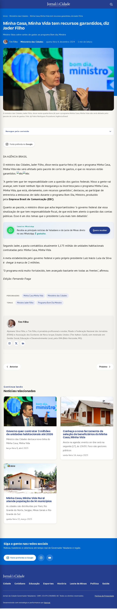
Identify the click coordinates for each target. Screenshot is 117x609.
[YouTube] (49, 557)
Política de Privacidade (104, 596)
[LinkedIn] (22, 343)
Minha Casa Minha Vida (33, 295)
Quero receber (100, 230)
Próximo (103, 366)
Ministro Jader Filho (25, 302)
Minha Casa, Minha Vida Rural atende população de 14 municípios (29, 499)
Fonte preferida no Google (21, 558)
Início (5, 16)
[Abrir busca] (111, 4)
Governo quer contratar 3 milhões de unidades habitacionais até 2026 (29, 432)
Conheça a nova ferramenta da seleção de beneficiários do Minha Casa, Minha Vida (85, 434)
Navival (47, 602)
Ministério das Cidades (18, 16)
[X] (16, 343)
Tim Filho (13, 41)
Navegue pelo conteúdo (17, 131)
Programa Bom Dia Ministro (50, 302)
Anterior (14, 366)
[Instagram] (9, 343)
